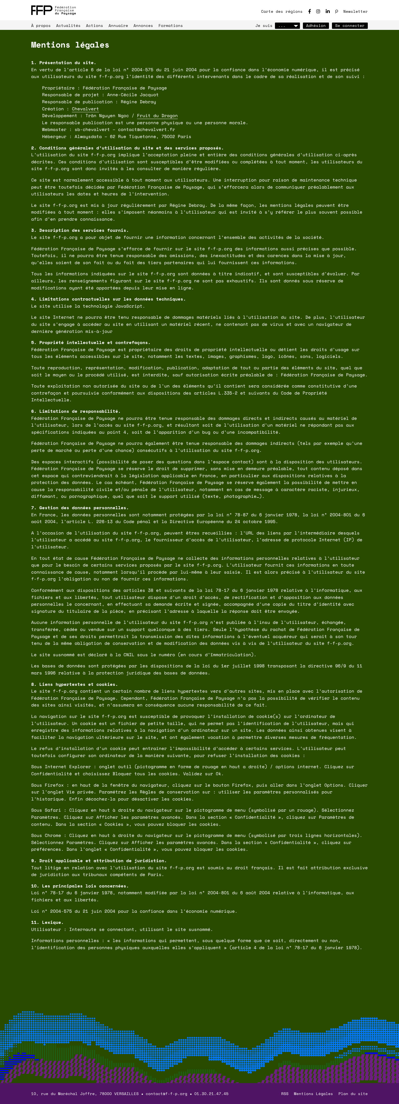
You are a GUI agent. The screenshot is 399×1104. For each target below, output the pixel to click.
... (282, 25)
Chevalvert (85, 108)
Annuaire (118, 25)
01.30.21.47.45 (211, 1093)
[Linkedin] (328, 11)
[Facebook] (309, 11)
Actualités (68, 25)
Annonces (143, 25)
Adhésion (316, 25)
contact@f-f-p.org (166, 1093)
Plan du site (353, 1093)
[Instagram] (318, 11)
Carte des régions (282, 11)
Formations (171, 25)
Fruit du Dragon (157, 115)
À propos (41, 25)
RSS (285, 1093)
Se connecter (350, 25)
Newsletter (355, 11)
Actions (94, 25)
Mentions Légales (313, 1093)
